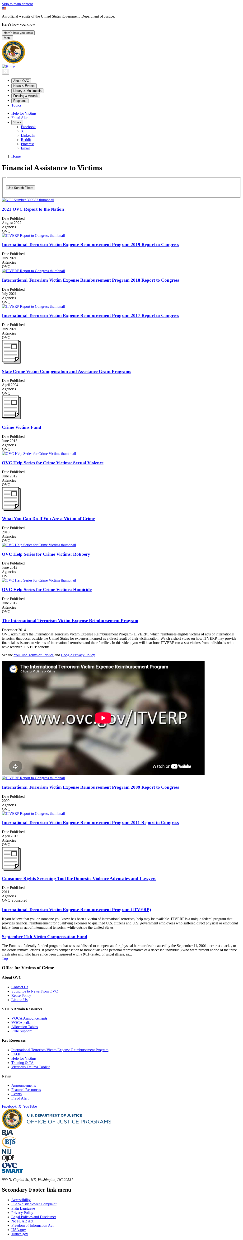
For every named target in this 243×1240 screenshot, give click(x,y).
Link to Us (19, 1000)
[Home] (8, 67)
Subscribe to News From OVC (34, 991)
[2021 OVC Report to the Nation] (121, 200)
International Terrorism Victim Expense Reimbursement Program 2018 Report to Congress (90, 280)
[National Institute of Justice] (6, 1153)
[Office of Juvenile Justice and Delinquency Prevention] (8, 1160)
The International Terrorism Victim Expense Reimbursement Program (70, 620)
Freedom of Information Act (32, 1225)
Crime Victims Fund (21, 427)
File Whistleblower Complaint (33, 1204)
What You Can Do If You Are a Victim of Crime (48, 518)
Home (16, 156)
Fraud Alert (19, 118)
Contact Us (19, 987)
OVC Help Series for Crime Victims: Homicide (47, 589)
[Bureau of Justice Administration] (7, 1134)
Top (5, 958)
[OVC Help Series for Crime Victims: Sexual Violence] (121, 454)
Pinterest (27, 144)
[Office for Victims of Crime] (9, 1167)
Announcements (23, 1085)
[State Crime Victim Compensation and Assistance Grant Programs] (11, 362)
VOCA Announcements (29, 1018)
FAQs (15, 1054)
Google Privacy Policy (78, 655)
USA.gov (18, 1230)
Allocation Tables (24, 1027)
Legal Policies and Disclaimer (33, 1217)
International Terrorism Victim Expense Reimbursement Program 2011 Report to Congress (90, 822)
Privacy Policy (22, 1213)
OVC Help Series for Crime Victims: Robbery (46, 554)
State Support (21, 1031)
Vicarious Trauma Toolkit (30, 1067)
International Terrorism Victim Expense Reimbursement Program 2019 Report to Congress (90, 244)
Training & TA (22, 1063)
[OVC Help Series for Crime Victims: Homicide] (121, 580)
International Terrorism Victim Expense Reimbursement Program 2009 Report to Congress (90, 787)
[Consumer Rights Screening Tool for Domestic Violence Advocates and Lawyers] (11, 869)
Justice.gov (19, 1234)
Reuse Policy (21, 995)
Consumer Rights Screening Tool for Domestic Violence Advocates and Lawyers (79, 878)
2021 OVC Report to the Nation (33, 209)
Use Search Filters (20, 188)
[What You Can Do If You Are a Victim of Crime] (11, 509)
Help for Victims (23, 113)
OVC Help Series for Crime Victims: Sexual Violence (52, 462)
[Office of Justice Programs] (13, 62)
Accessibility (21, 1200)
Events (16, 1094)
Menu (7, 38)
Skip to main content (17, 4)
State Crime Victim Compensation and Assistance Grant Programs (66, 371)
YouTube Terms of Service (34, 655)
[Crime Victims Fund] (11, 418)
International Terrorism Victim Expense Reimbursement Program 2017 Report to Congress (90, 315)
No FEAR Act (22, 1221)
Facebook (28, 127)
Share (17, 122)
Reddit (26, 140)
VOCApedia (21, 1023)
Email (25, 148)
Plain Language (23, 1208)
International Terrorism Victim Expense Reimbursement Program (59, 1050)
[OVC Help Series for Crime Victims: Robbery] (121, 545)
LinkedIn (28, 135)
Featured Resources (26, 1090)
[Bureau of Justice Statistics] (9, 1146)
